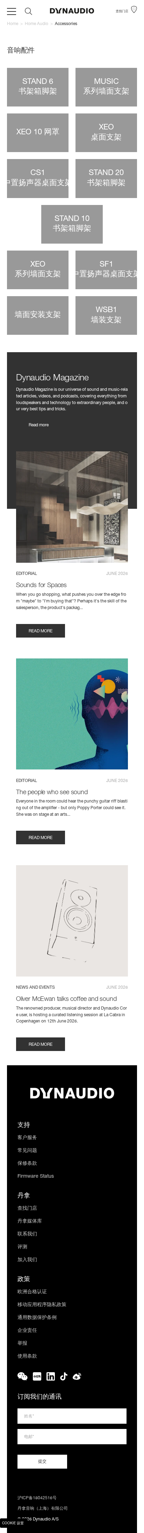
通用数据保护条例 (37, 1317)
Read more (39, 425)
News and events (35, 988)
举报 (22, 1343)
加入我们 (27, 1260)
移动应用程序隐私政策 (41, 1305)
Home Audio (36, 24)
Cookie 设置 (13, 1523)
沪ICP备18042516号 (37, 1498)
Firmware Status (35, 1176)
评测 (22, 1247)
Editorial (26, 574)
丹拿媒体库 (29, 1221)
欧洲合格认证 (32, 1292)
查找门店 (27, 1208)
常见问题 (27, 1150)
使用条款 (27, 1356)
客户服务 (27, 1138)
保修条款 (27, 1163)
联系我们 (27, 1234)
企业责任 (27, 1330)
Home (12, 24)
